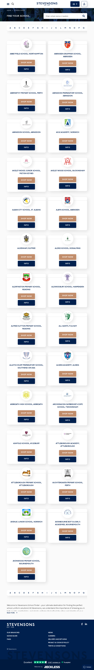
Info (26, 69)
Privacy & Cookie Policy (58, 642)
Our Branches (13, 632)
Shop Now (26, 62)
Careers (51, 636)
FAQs (9, 639)
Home (9, 10)
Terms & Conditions (57, 646)
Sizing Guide (12, 636)
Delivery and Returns (57, 639)
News (50, 632)
